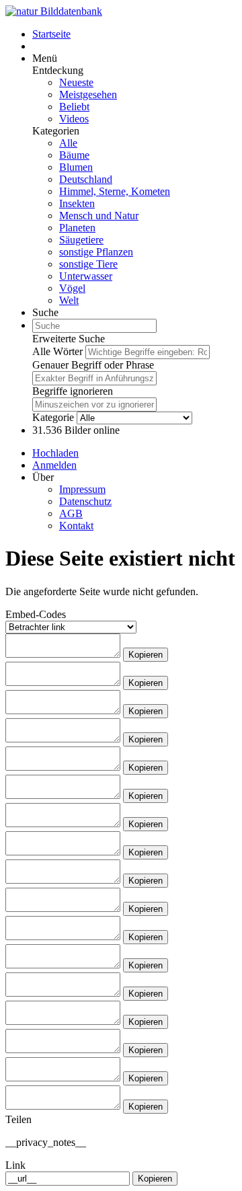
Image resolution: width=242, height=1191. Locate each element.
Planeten (77, 227)
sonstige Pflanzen (96, 252)
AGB (71, 513)
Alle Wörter (57, 351)
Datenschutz (85, 501)
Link (15, 1165)
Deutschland (85, 179)
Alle (68, 143)
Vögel (72, 288)
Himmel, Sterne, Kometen (114, 191)
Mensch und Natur (98, 215)
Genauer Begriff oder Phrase (93, 365)
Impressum (82, 489)
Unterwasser (85, 276)
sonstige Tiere (88, 264)
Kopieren (145, 655)
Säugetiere (81, 239)
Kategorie (53, 417)
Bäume (74, 155)
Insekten (77, 203)
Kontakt (76, 525)
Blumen (76, 167)
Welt (69, 300)
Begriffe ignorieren (72, 391)
